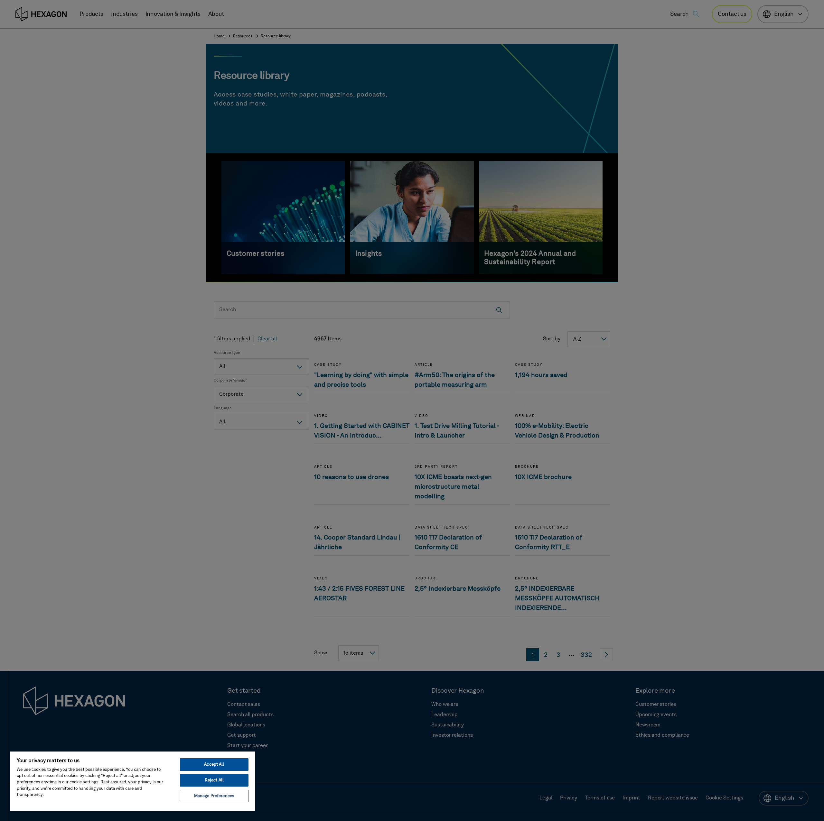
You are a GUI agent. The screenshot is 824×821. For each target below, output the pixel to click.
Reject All (214, 780)
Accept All (214, 764)
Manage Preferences (214, 796)
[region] (132, 781)
